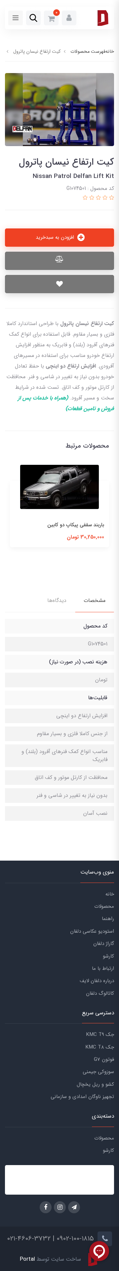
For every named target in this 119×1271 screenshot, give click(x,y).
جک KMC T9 (100, 1035)
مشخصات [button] (94, 600)
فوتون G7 (104, 1059)
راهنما (108, 919)
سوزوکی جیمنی (98, 1072)
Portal (27, 1259)
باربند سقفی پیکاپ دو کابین (75, 525)
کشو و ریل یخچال (95, 1084)
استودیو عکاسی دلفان (92, 931)
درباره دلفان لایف (97, 981)
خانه (109, 894)
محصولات (104, 906)
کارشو (108, 956)
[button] (69, 18)
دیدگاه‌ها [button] (56, 600)
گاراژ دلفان (103, 944)
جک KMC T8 (99, 1047)
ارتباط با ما (103, 969)
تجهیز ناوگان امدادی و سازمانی (82, 1097)
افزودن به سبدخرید (56, 237)
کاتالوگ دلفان (100, 993)
